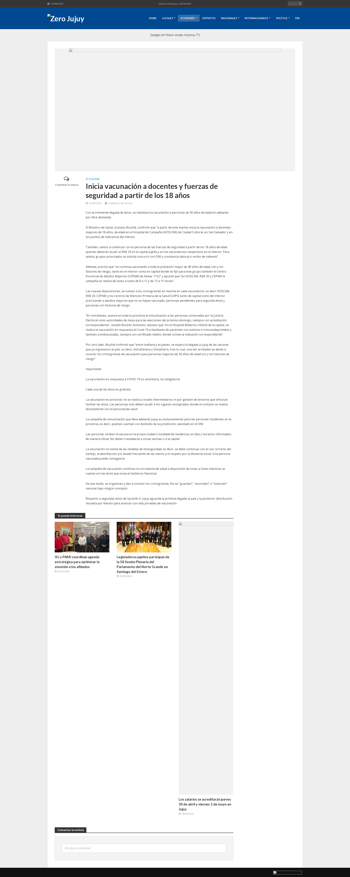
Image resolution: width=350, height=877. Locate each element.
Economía (188, 18)
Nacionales (229, 18)
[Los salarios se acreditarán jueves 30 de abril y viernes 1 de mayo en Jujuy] (206, 658)
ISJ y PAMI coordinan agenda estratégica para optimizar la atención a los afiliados (77, 562)
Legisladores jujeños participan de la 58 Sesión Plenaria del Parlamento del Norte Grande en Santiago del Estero (143, 564)
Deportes (208, 18)
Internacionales (256, 18)
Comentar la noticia (66, 184)
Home (153, 18)
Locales (167, 18)
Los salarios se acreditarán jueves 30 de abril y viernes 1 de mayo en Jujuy (205, 804)
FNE (297, 18)
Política (281, 18)
